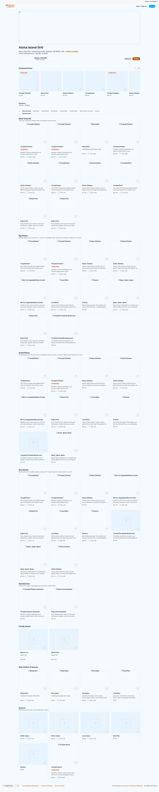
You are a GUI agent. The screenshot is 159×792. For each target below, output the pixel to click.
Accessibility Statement (30, 786)
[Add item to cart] (36, 88)
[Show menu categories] (19, 111)
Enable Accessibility (151, 1)
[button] (29, 84)
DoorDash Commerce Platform (132, 786)
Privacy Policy (60, 786)
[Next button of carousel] (138, 68)
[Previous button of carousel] (135, 68)
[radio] (127, 58)
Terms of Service (47, 786)
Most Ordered (26, 111)
